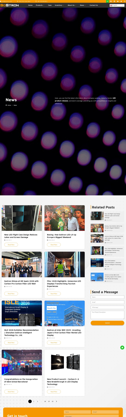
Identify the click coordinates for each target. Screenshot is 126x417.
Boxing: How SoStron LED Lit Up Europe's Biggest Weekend (113, 227)
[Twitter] (121, 1)
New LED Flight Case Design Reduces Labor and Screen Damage (112, 215)
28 (45, 401)
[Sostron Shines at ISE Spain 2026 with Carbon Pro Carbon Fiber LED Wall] (97, 238)
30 (52, 401)
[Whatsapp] (107, 1)
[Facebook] (111, 1)
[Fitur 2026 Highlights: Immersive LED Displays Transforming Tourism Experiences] (97, 250)
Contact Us (94, 5)
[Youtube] (117, 1)
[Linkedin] (114, 1)
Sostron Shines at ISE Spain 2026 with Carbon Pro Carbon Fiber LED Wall (114, 238)
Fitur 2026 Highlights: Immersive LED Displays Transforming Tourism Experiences (113, 250)
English (114, 5)
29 (49, 401)
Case (50, 5)
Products (39, 5)
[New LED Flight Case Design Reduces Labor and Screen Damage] (97, 216)
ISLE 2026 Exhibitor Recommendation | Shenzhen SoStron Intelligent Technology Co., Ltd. (113, 263)
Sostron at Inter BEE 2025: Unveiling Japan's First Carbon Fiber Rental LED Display (113, 276)
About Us (71, 5)
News (82, 5)
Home (30, 5)
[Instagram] (124, 1)
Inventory (58, 5)
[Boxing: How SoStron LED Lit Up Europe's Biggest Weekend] (97, 228)
